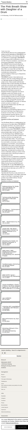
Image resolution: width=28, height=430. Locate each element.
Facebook (3, 400)
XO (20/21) (9, 385)
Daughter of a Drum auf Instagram (10, 119)
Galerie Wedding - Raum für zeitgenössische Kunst (14, 350)
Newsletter (3, 395)
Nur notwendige (8, 427)
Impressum (3, 409)
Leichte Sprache (4, 407)
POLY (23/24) (4, 385)
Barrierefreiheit (4, 405)
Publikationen (4, 381)
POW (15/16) (4, 387)
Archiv (2, 383)
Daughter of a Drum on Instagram (9, 181)
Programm (3, 376)
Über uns (3, 389)
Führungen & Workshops (6, 379)
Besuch (2, 374)
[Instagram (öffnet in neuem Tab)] (2, 353)
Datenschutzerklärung (5, 411)
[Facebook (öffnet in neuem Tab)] (5, 353)
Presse (2, 402)
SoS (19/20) (14, 385)
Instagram (3, 398)
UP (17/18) (19, 385)
